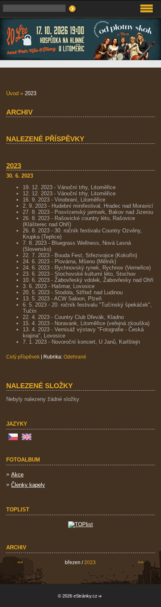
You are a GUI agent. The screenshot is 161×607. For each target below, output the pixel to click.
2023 (13, 166)
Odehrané (75, 356)
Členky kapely (28, 485)
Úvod (12, 93)
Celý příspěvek (23, 356)
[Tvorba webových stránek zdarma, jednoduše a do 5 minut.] (100, 596)
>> (141, 562)
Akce (17, 474)
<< (20, 562)
